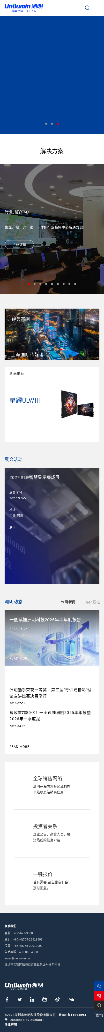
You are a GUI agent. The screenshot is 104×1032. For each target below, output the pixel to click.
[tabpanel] (52, 75)
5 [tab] (52, 284)
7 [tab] (64, 284)
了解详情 (19, 244)
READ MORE (19, 746)
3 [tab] (58, 124)
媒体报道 (92, 602)
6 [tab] (58, 284)
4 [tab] (46, 284)
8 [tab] (69, 284)
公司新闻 (68, 602)
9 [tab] (75, 284)
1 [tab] (46, 124)
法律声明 (11, 1024)
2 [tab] (52, 124)
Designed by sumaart (27, 1020)
